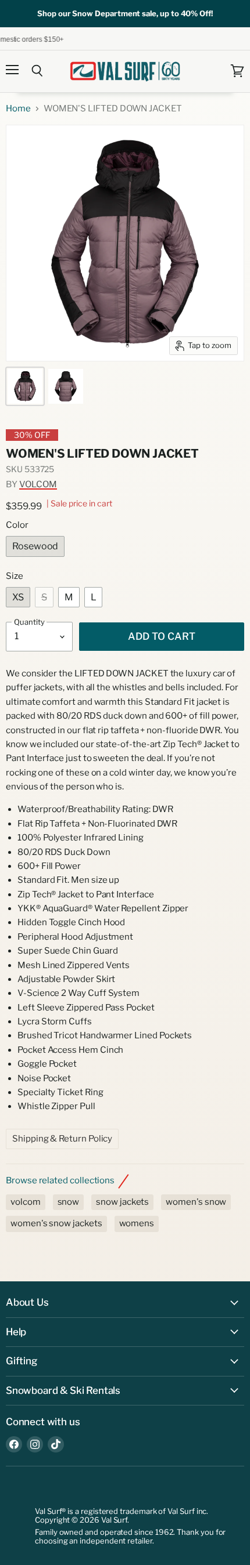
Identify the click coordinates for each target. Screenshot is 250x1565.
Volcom (38, 484)
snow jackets (122, 1202)
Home (18, 109)
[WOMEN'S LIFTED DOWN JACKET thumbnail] (25, 386)
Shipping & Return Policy (62, 1138)
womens (137, 1223)
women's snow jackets (56, 1223)
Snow (69, 1202)
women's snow (196, 1202)
